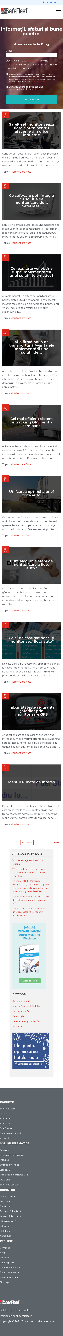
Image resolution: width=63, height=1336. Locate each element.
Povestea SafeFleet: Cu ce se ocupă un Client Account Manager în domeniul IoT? (30, 912)
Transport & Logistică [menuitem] (10, 1211)
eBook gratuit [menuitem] (7, 1262)
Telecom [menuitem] (4, 1226)
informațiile (33, 60)
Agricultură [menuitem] (5, 1236)
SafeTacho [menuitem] (5, 1118)
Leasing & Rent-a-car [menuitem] (11, 1216)
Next (56, 842)
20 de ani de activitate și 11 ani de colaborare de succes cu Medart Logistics (29, 872)
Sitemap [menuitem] (4, 1282)
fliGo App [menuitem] (4, 1150)
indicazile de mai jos (39, 81)
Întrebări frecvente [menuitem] (9, 1272)
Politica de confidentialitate (16, 1316)
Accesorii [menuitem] (4, 1138)
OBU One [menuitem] (5, 1179)
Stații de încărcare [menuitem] (9, 1277)
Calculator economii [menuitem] (10, 1267)
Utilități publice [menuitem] (7, 1196)
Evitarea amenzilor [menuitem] (9, 1165)
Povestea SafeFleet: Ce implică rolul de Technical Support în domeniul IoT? (30, 900)
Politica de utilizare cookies (16, 1310)
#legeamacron (21, 1001)
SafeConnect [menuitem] (6, 1128)
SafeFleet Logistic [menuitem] (9, 1184)
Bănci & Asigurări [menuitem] (8, 1221)
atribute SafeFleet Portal (27, 1006)
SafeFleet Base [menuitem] (8, 1108)
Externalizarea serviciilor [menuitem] (12, 1155)
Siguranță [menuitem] (5, 1170)
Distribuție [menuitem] (5, 1231)
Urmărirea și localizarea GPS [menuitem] (14, 1174)
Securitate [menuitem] (5, 1201)
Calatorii (18, 1016)
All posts (27, 842)
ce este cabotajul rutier (25, 1021)
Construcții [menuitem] (5, 1206)
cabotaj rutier (20, 1011)
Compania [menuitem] (5, 1247)
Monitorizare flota (21, 171)
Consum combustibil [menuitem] (10, 1133)
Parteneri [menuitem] (5, 1257)
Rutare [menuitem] (3, 1113)
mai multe (17, 1026)
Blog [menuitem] (2, 1252)
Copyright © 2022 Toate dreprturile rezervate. (27, 1321)
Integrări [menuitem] (4, 1160)
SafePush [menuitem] (5, 1123)
